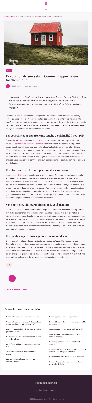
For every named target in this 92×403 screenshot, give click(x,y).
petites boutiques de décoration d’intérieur (27, 144)
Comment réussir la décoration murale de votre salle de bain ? (65, 363)
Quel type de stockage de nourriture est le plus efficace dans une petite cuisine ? (67, 350)
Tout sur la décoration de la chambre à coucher (21, 352)
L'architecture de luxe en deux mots (63, 317)
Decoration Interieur (46, 382)
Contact (53, 390)
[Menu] (46, 9)
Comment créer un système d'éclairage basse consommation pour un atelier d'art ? (24, 323)
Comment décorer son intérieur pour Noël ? (23, 317)
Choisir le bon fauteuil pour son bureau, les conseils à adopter (66, 335)
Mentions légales (42, 390)
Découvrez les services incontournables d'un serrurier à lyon (23, 338)
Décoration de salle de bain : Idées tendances (66, 357)
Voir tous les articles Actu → (17, 290)
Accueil (6, 16)
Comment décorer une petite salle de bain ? (66, 329)
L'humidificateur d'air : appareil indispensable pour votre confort (67, 323)
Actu (12, 16)
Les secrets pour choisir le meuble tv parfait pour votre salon (23, 330)
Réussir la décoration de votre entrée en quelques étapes (21, 360)
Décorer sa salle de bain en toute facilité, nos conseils (66, 343)
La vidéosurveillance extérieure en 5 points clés (23, 345)
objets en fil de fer (17, 175)
